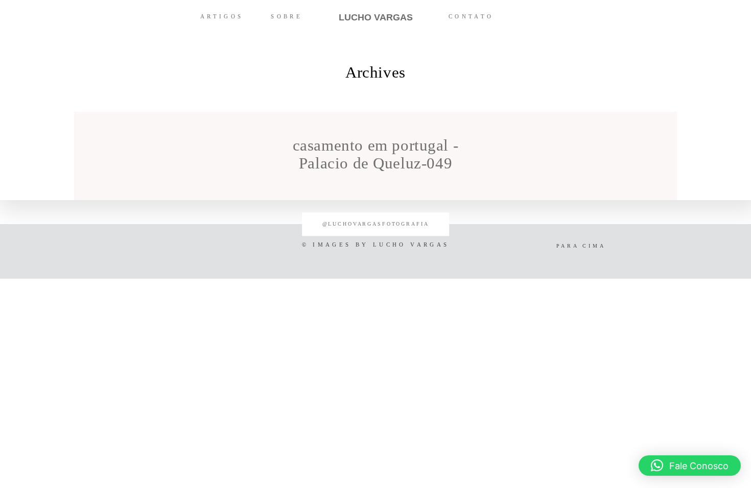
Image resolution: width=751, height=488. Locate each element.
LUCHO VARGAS (376, 17)
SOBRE (286, 16)
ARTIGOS (222, 16)
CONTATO (471, 16)
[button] (690, 465)
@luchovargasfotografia (375, 224)
